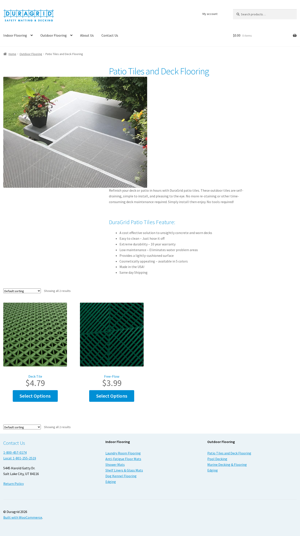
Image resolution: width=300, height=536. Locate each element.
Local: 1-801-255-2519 (19, 458)
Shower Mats (115, 464)
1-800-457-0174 (15, 452)
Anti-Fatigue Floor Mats (123, 459)
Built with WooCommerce (22, 517)
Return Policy (13, 483)
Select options (35, 396)
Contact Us (109, 35)
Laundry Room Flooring (123, 453)
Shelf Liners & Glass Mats (124, 470)
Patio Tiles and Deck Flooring (229, 453)
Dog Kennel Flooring (121, 476)
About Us (87, 35)
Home (12, 54)
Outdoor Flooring (53, 35)
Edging (110, 481)
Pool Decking (217, 459)
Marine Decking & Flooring (227, 464)
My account (209, 14)
